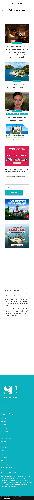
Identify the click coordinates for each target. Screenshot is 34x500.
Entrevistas (4, 421)
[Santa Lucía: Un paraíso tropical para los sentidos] (17, 71)
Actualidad (4, 425)
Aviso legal (4, 460)
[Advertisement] (17, 269)
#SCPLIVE (4, 442)
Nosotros (4, 457)
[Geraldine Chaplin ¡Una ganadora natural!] (17, 101)
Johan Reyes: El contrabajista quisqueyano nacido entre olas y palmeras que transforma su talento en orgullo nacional (17, 52)
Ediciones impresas (6, 438)
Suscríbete (4, 447)
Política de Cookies (6, 467)
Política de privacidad (7, 464)
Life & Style (4, 428)
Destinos (3, 418)
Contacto (3, 450)
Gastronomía (5, 431)
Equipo (3, 454)
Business (3, 435)
